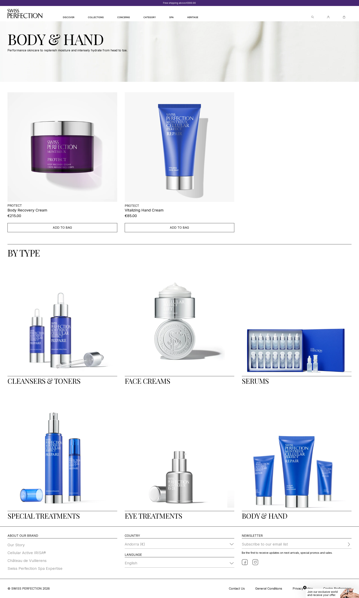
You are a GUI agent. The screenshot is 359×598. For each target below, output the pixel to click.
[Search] (312, 17)
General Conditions (268, 588)
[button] (332, 593)
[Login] (328, 17)
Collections (96, 17)
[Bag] (344, 17)
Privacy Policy (303, 588)
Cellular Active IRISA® (26, 553)
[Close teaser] (305, 587)
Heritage (192, 17)
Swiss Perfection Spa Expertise (34, 568)
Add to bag (62, 227)
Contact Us (237, 588)
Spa (171, 17)
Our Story (16, 545)
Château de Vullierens (27, 560)
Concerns (123, 17)
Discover (68, 17)
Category (149, 17)
